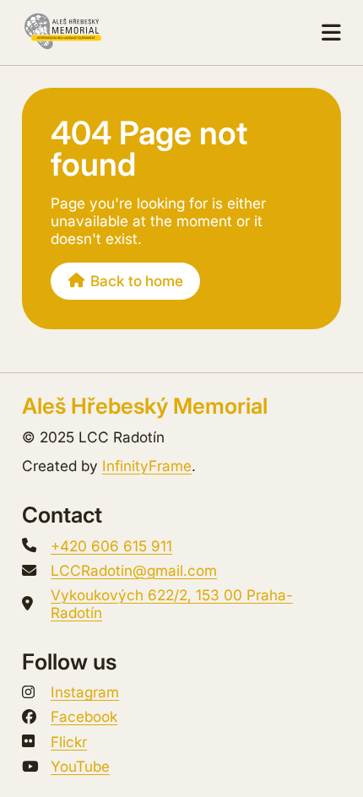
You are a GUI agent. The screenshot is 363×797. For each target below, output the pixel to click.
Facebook (84, 716)
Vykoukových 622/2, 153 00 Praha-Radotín (172, 603)
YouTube (80, 766)
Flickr (69, 742)
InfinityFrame (147, 465)
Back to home (136, 281)
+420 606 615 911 (111, 546)
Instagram (85, 692)
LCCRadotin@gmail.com (134, 570)
